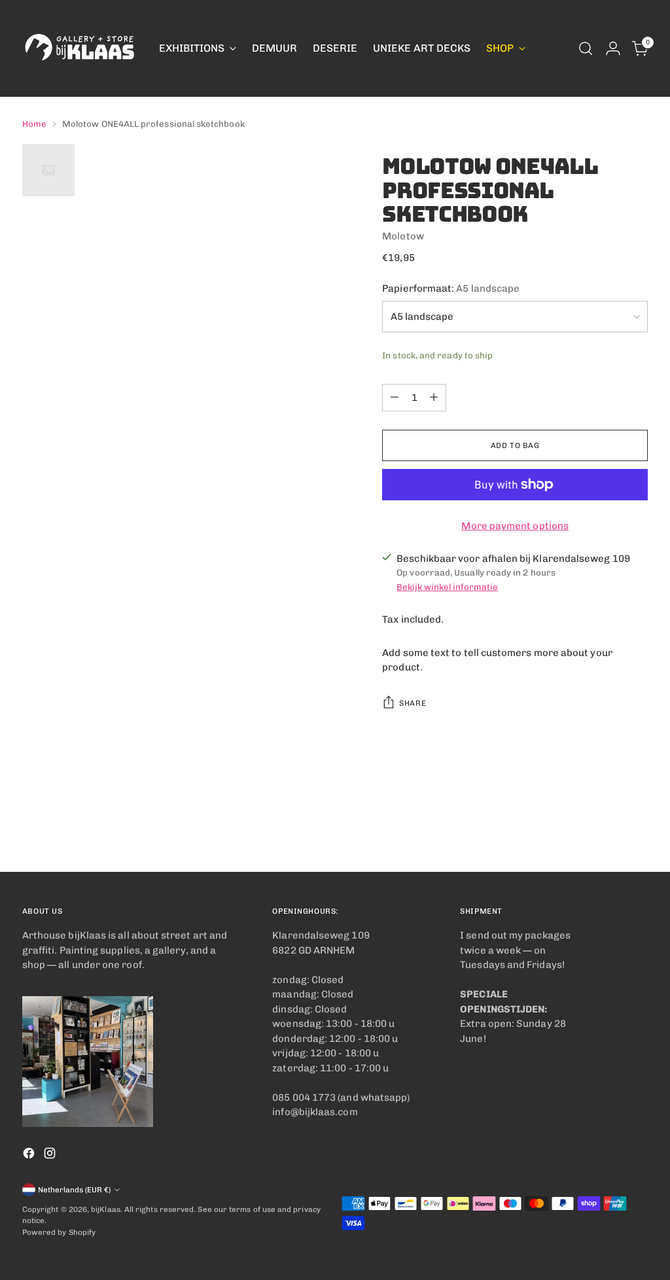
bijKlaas (105, 1209)
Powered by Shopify (59, 1232)
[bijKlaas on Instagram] (51, 1155)
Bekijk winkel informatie (447, 586)
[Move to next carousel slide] (637, 827)
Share (412, 703)
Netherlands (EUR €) (74, 1189)
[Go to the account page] (613, 48)
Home (34, 123)
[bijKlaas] (81, 48)
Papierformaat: (451, 288)
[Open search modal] (586, 48)
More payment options (515, 526)
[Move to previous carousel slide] (606, 827)
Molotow (403, 236)
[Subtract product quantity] (394, 398)
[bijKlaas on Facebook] (30, 1155)
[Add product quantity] (434, 398)
